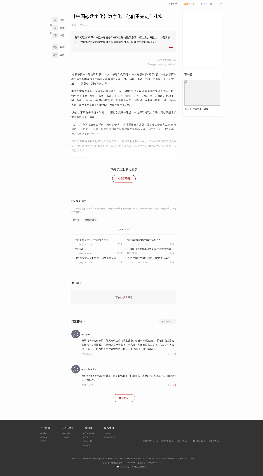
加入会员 (190, 3)
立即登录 (124, 178)
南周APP (43, 437)
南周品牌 (43, 433)
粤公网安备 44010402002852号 (133, 466)
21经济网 (86, 445)
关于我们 (43, 441)
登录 (221, 3)
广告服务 (65, 437)
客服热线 (107, 433)
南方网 (85, 437)
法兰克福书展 (90, 219)
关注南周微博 (109, 437)
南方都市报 (87, 441)
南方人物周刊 (88, 433)
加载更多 (124, 398)
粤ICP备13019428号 (185, 458)
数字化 (76, 219)
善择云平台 (66, 433)
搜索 (174, 3)
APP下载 (208, 3)
